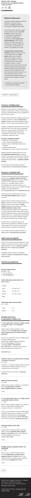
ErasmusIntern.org (9, 190)
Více (3, 470)
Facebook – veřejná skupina (9, 94)
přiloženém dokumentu (22, 418)
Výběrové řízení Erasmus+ (9, 380)
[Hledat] (6, 7)
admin (13, 485)
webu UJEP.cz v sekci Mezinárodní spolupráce (15, 166)
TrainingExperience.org (23, 190)
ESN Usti (15, 142)
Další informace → (6, 351)
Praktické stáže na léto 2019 (10, 425)
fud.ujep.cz (4, 485)
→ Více (3, 391)
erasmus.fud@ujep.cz (8, 274)
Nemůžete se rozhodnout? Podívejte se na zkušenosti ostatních (15, 83)
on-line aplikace (9, 343)
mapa (9, 485)
